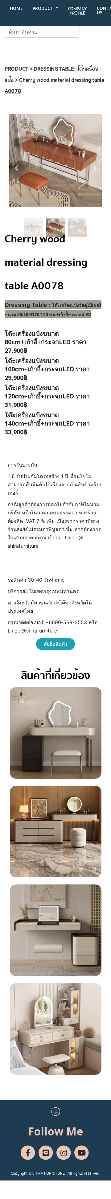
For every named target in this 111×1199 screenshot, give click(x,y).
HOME (16, 8)
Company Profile (77, 11)
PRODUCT (44, 8)
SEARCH (93, 31)
